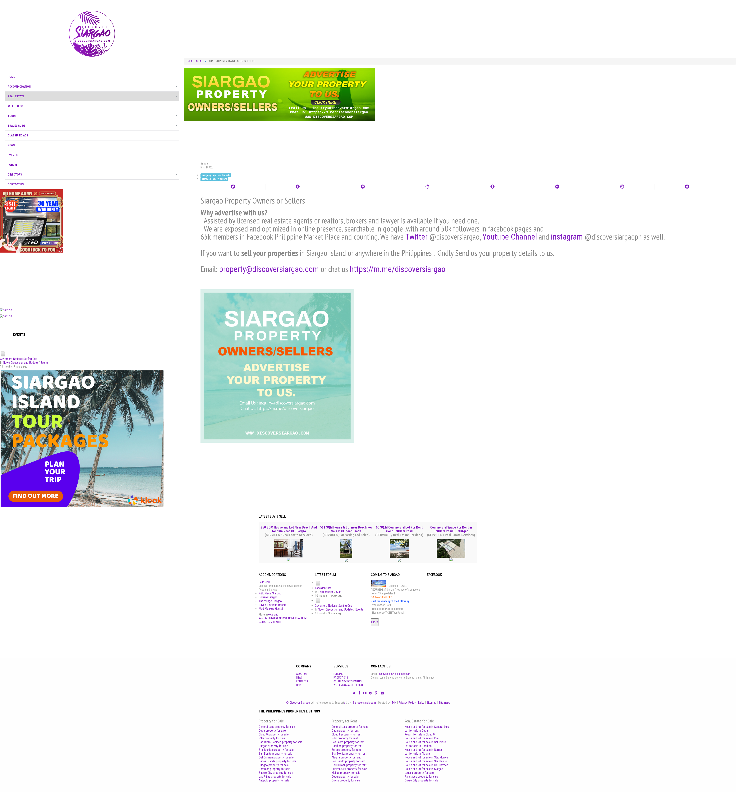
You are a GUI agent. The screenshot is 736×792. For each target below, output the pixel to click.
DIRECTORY (15, 174)
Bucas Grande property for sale (277, 761)
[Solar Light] (31, 220)
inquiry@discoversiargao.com (394, 673)
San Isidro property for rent (348, 742)
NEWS (11, 145)
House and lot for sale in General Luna (426, 727)
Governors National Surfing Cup (18, 359)
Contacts (302, 681)
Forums (338, 673)
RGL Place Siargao (270, 593)
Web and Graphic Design (348, 685)
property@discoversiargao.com (269, 269)
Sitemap (431, 702)
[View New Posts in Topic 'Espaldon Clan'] (318, 583)
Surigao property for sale (274, 765)
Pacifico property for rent (347, 746)
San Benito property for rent (348, 761)
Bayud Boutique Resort (272, 605)
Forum (12, 165)
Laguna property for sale (419, 773)
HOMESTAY (294, 618)
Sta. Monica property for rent (349, 753)
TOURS (12, 116)
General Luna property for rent (350, 727)
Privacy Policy (407, 702)
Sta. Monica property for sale (276, 750)
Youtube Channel (509, 236)
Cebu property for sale (345, 776)
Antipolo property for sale (274, 780)
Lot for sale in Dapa (416, 730)
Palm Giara (264, 582)
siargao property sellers (214, 179)
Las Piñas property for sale (275, 776)
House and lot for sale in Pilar (421, 738)
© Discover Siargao (298, 702)
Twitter (416, 236)
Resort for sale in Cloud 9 (419, 734)
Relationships (326, 592)
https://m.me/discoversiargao (397, 269)
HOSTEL (277, 622)
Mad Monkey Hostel (271, 609)
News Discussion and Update (20, 362)
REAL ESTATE (16, 96)
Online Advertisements (348, 681)
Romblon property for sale (274, 769)
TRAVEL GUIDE (16, 125)
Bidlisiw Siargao (268, 597)
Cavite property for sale (346, 780)
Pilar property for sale (272, 738)
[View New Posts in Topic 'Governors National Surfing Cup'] (3, 353)
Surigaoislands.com (364, 702)
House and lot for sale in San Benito (425, 761)
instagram (567, 236)
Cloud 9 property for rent (346, 734)
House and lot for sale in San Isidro (425, 742)
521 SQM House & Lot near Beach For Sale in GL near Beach (346, 529)
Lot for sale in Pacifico (418, 746)
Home (11, 77)
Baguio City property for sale (276, 773)
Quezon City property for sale (349, 769)
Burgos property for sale (273, 746)
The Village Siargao (270, 601)
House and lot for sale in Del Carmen (426, 765)
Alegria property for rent (346, 757)
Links (299, 685)
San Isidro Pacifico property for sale (280, 742)
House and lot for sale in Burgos (423, 750)
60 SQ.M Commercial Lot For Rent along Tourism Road (399, 529)
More (374, 622)
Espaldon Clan (323, 588)
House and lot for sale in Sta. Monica (426, 757)
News (299, 677)
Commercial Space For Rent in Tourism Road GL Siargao (451, 529)
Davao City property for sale (421, 780)
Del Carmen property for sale (276, 757)
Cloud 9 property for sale (274, 734)
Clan (338, 592)
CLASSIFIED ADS (18, 135)
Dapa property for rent (345, 730)
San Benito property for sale (275, 753)
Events (44, 362)
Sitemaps (444, 702)
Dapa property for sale (272, 730)
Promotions (341, 677)
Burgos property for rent (346, 750)
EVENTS (13, 155)
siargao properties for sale (216, 175)
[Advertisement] (92, 279)
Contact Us (16, 184)
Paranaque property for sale (421, 776)
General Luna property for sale (277, 727)
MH (394, 702)
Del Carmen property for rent (349, 765)
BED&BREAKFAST (278, 618)
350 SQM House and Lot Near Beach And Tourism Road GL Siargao (289, 529)
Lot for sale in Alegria (417, 753)
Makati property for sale (346, 773)
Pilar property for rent (345, 738)
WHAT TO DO (15, 106)
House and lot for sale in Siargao (423, 769)
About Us (301, 673)
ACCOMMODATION (19, 86)
